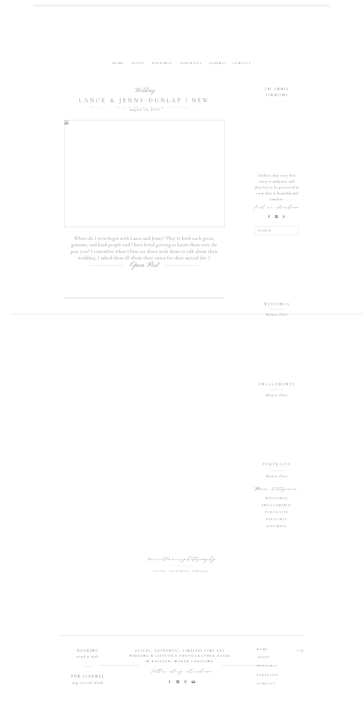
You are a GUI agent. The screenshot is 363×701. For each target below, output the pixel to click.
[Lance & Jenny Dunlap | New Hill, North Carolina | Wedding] (144, 173)
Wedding (144, 91)
